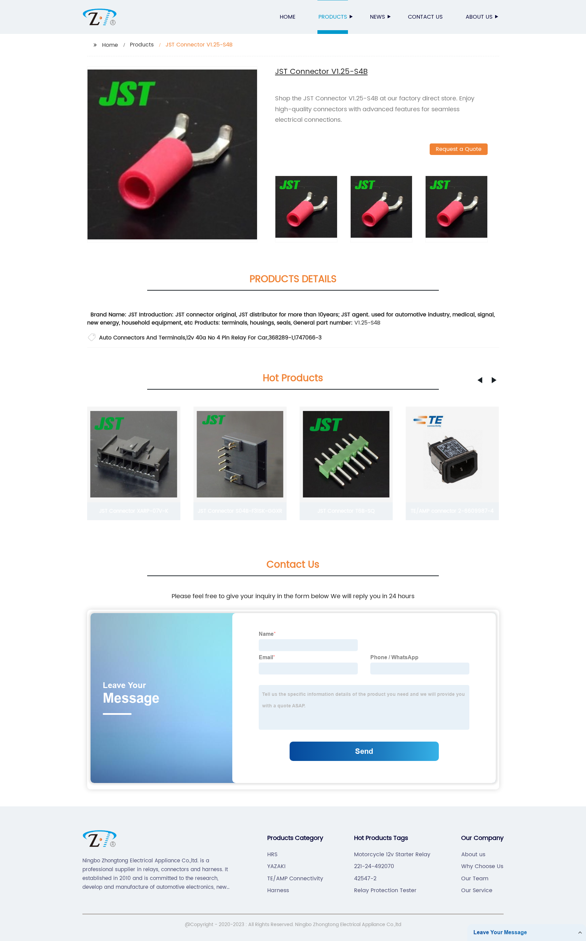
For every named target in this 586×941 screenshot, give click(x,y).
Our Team (474, 878)
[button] (479, 380)
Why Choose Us (482, 866)
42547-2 (365, 879)
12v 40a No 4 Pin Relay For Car (227, 337)
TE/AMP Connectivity (295, 879)
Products (332, 17)
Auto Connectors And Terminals (142, 337)
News (377, 17)
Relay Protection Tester (385, 890)
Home (287, 17)
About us (479, 17)
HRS (272, 854)
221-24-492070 (374, 866)
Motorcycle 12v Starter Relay (392, 854)
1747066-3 (307, 337)
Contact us (425, 17)
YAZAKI (276, 866)
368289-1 (281, 337)
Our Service (476, 890)
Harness (278, 890)
